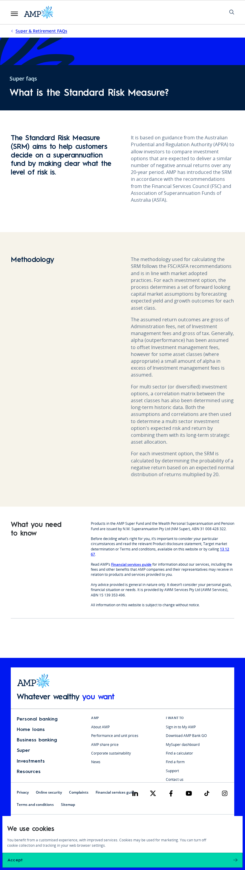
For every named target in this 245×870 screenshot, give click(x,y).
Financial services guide (131, 564)
